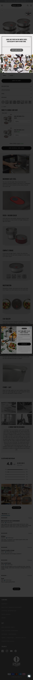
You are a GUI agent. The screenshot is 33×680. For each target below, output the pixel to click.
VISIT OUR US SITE (17, 50)
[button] (29, 676)
